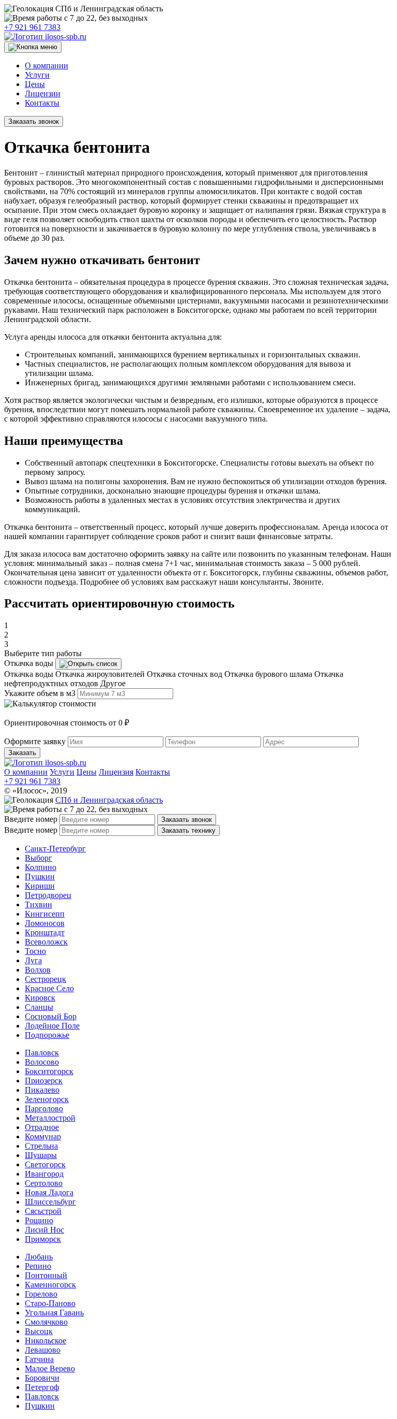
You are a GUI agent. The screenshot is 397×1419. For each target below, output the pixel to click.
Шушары (41, 1155)
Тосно (35, 951)
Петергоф (42, 1387)
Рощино (39, 1220)
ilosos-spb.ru (64, 36)
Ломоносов (45, 923)
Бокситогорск (49, 1071)
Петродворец (48, 895)
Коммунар (43, 1136)
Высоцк (39, 1331)
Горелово (41, 1294)
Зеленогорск (47, 1099)
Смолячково (46, 1321)
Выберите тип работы (43, 653)
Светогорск (45, 1164)
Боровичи (42, 1377)
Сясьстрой (43, 1211)
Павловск (42, 1052)
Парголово (44, 1108)
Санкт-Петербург (55, 848)
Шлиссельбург (50, 1201)
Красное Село (49, 988)
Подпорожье (47, 1035)
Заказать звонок (33, 121)
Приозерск (44, 1080)
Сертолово (44, 1183)
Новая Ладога (49, 1192)
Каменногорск (50, 1284)
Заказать (22, 753)
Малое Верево (50, 1368)
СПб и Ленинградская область (109, 799)
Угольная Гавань (54, 1312)
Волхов (38, 969)
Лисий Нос (44, 1229)
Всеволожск (46, 941)
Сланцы (39, 1007)
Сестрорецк (45, 979)
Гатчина (39, 1359)
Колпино (40, 867)
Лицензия (116, 772)
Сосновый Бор (51, 1016)
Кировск (40, 997)
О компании (46, 65)
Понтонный (46, 1275)
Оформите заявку (35, 741)
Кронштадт (45, 932)
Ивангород (44, 1173)
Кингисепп (45, 913)
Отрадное (42, 1127)
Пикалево (42, 1089)
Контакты (42, 102)
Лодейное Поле (52, 1025)
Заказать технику (188, 830)
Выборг (38, 857)
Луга (33, 960)
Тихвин (38, 904)
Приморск (43, 1239)
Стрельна (41, 1145)
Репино (38, 1266)
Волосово (42, 1062)
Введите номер (30, 819)
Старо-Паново (50, 1303)
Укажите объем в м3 (39, 693)
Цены (35, 84)
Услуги (37, 74)
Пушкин (40, 876)
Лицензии (42, 93)
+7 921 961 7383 (32, 27)
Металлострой (50, 1117)
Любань (39, 1256)
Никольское (45, 1340)
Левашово (42, 1349)
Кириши (40, 885)
